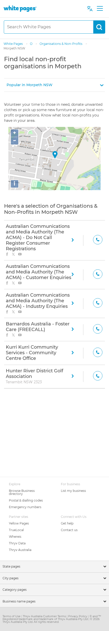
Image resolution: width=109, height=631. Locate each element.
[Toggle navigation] (99, 8)
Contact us (69, 530)
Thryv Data (17, 543)
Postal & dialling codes (26, 500)
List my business (73, 491)
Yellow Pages (19, 523)
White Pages (14, 44)
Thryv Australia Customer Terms (45, 616)
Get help (67, 523)
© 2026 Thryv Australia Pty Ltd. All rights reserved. (51, 620)
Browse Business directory (22, 492)
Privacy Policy (78, 616)
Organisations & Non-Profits (61, 44)
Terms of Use (12, 616)
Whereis (15, 536)
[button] (54, 85)
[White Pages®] (20, 8)
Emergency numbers (25, 507)
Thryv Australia (20, 550)
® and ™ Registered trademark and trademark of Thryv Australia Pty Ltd (52, 617)
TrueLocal (16, 530)
